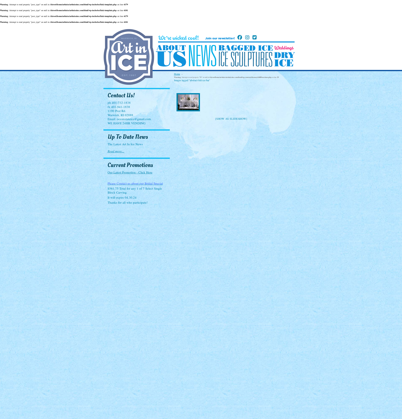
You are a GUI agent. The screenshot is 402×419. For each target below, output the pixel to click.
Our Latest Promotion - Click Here (130, 172)
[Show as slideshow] (231, 119)
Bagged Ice (245, 48)
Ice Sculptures (245, 59)
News (202, 56)
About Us (171, 56)
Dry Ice (284, 59)
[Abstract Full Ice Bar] (188, 102)
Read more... (116, 151)
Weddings (284, 48)
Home (177, 74)
